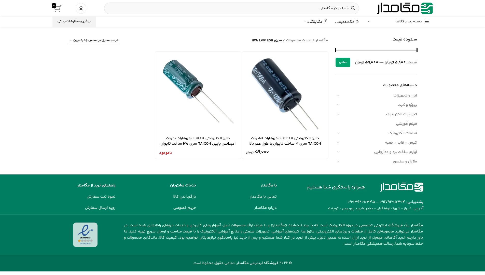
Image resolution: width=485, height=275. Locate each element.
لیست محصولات (298, 40)
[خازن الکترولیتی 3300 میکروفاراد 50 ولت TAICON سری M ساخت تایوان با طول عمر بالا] (285, 94)
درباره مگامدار (266, 208)
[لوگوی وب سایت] (405, 8)
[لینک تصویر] (401, 187)
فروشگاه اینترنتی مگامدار (257, 263)
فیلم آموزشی (406, 124)
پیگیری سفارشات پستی (74, 21)
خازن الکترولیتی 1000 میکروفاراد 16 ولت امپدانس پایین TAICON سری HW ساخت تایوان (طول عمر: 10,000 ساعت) (198, 143)
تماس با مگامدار (263, 197)
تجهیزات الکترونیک (401, 114)
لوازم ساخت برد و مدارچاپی (395, 152)
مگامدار (322, 40)
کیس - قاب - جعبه (401, 143)
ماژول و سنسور (405, 161)
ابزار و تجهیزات (405, 96)
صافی (343, 62)
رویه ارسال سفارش (100, 208)
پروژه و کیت (407, 105)
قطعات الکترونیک (403, 133)
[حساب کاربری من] (81, 8)
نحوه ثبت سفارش (101, 197)
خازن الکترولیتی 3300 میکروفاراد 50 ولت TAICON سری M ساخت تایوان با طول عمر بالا (285, 141)
